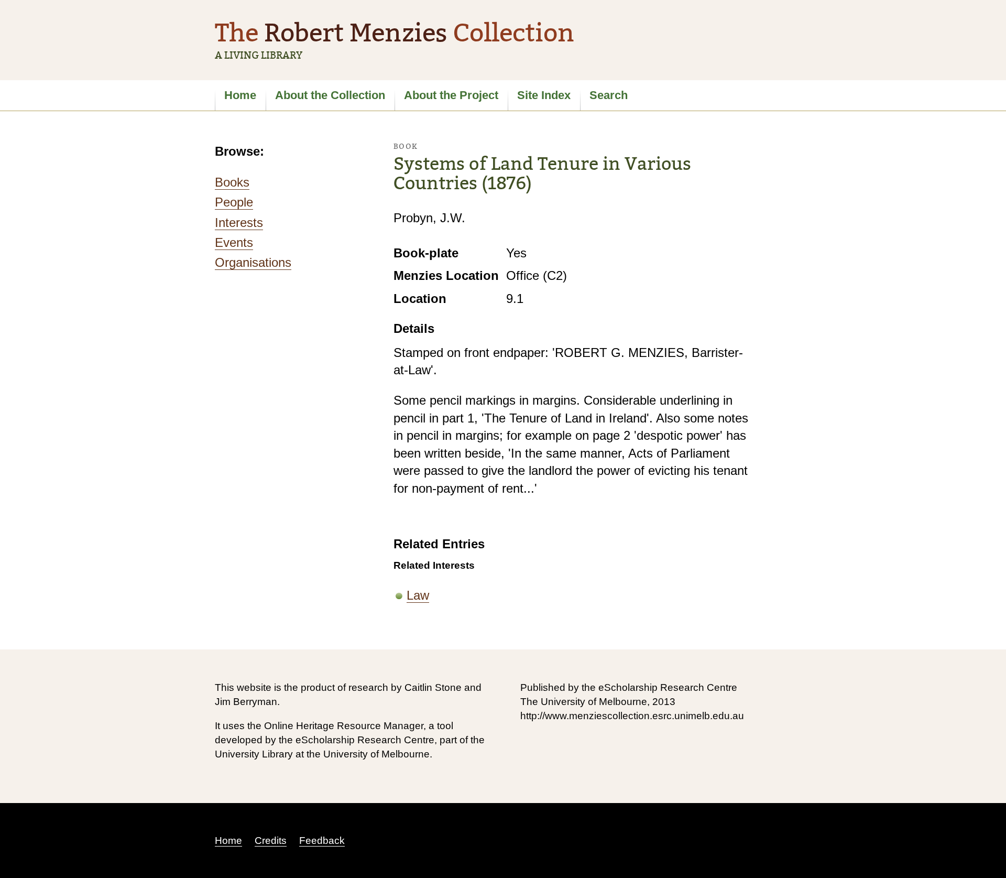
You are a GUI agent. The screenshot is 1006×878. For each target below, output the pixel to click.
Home (240, 95)
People (234, 202)
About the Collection (330, 95)
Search (608, 95)
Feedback (322, 840)
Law (418, 595)
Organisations (253, 262)
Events (234, 242)
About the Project (451, 95)
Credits (271, 840)
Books (232, 182)
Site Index (544, 95)
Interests (239, 222)
